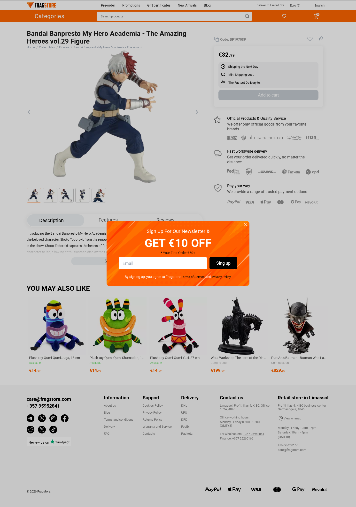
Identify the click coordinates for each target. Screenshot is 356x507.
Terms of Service (192, 277)
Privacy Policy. (221, 277)
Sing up (223, 263)
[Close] (245, 225)
